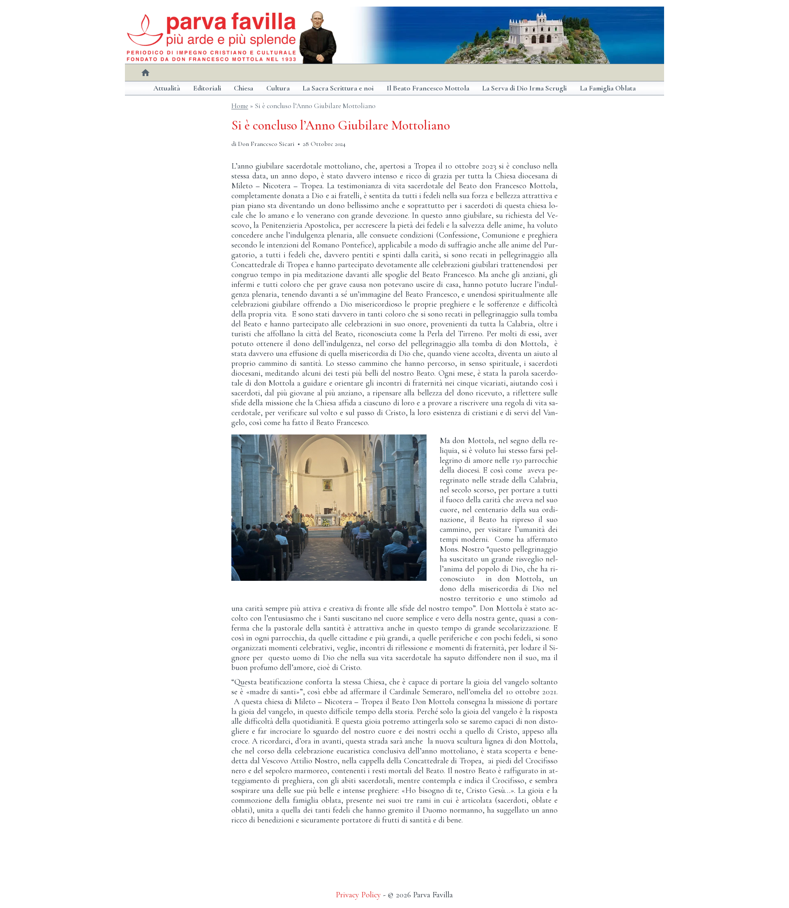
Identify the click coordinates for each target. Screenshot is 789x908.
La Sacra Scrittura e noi (338, 87)
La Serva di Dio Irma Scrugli (524, 87)
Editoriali (207, 87)
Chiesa (243, 87)
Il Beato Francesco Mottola (428, 87)
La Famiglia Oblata (608, 87)
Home (239, 106)
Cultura (278, 87)
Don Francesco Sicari (266, 144)
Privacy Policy (358, 895)
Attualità (166, 87)
